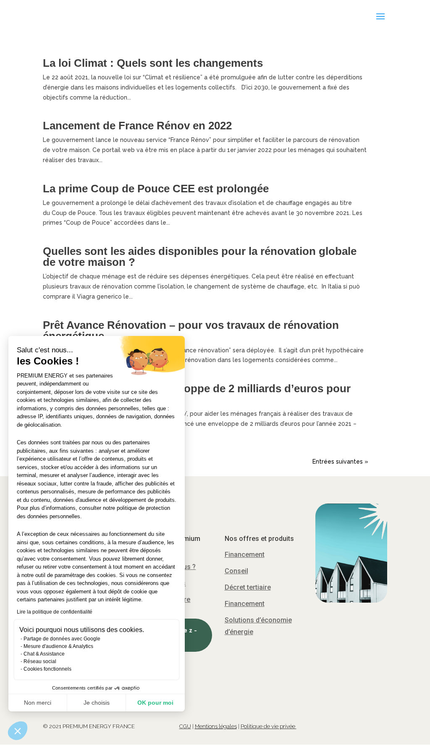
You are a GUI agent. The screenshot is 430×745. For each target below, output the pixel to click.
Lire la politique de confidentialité (54, 612)
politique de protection (143, 508)
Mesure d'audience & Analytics (58, 646)
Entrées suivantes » (340, 461)
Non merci (37, 702)
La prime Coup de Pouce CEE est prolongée (156, 188)
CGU (185, 726)
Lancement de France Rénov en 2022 (137, 125)
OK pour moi (155, 702)
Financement (245, 555)
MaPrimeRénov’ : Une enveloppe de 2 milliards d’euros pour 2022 (197, 394)
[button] (18, 731)
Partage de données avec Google (62, 639)
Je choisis (97, 702)
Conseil (236, 571)
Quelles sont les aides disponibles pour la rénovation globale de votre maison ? (200, 256)
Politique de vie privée (268, 726)
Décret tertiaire (248, 587)
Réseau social (40, 661)
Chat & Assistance (44, 654)
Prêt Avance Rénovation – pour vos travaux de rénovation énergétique (191, 330)
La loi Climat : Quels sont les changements (153, 63)
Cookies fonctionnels (47, 669)
